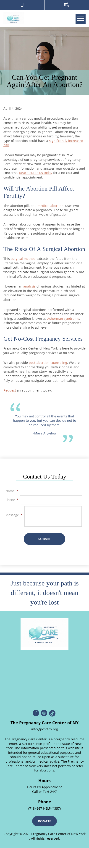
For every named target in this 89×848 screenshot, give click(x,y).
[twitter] (52, 713)
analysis (29, 286)
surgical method (23, 258)
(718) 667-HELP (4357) (44, 808)
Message (14, 515)
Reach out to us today (35, 173)
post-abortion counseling (48, 362)
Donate (44, 821)
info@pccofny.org (44, 729)
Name (11, 491)
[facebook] (36, 713)
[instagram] (44, 713)
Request (9, 390)
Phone (12, 500)
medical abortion (50, 205)
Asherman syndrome (63, 318)
